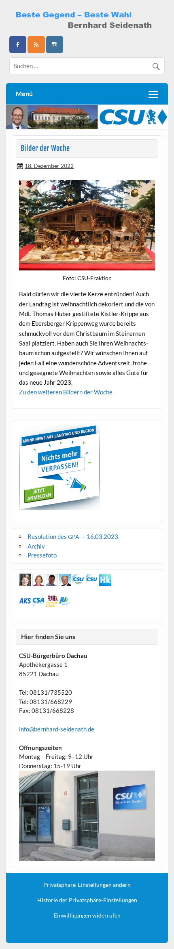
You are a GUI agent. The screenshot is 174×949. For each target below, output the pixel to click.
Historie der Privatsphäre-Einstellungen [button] (87, 900)
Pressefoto (42, 555)
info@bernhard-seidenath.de (56, 729)
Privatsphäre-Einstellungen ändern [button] (87, 885)
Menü (24, 93)
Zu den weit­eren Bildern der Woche (65, 392)
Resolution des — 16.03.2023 (73, 536)
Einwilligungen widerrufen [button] (87, 915)
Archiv (36, 546)
